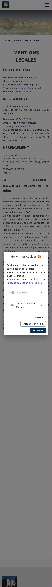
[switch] (10, 305)
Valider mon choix (33, 324)
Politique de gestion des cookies (24, 282)
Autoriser (38, 330)
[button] (26, 292)
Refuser (39, 317)
